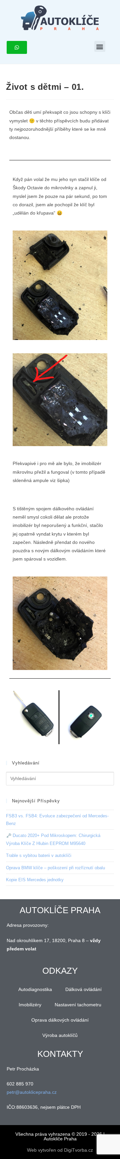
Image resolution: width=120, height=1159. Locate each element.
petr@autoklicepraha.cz (32, 1092)
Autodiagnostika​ (35, 989)
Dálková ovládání (83, 989)
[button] (99, 46)
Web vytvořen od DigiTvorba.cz (60, 1150)
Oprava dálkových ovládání (60, 1020)
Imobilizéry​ (30, 1004)
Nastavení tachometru (78, 1004)
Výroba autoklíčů (60, 1035)
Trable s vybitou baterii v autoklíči (38, 855)
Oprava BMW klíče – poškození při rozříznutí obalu (55, 867)
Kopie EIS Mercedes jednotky (35, 879)
